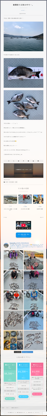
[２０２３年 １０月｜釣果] (25, 199)
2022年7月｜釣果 (40, 209)
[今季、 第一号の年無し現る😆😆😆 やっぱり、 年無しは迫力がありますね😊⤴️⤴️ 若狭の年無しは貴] (13, 300)
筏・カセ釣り (12, 182)
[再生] (17, 228)
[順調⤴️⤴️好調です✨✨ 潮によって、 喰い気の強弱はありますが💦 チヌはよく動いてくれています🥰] (33, 280)
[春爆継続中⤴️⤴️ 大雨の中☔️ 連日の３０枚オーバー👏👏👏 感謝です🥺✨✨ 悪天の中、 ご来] (13, 320)
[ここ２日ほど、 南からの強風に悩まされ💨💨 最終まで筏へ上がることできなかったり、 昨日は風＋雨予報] (33, 340)
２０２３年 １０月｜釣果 (25, 209)
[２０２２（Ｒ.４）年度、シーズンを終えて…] (10, 199)
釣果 (16, 182)
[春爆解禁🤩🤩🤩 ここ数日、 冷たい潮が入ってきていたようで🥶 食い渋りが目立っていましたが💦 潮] (33, 320)
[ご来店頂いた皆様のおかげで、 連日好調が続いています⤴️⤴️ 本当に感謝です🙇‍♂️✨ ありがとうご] (33, 260)
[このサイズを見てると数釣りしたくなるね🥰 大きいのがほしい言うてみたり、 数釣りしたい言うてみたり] (13, 340)
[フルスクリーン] (29, 228)
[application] (23, 225)
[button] (23, 235)
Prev (6, 217)
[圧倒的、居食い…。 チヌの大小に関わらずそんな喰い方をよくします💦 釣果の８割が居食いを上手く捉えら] (13, 280)
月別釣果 (25, 206)
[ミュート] (27, 228)
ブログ (23, 10)
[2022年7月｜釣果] (40, 199)
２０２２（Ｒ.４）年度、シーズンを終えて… (10, 209)
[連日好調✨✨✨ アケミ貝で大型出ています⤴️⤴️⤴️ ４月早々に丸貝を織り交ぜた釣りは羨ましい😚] (33, 300)
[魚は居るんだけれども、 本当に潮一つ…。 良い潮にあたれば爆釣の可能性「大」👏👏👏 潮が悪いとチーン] (13, 260)
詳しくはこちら (10, 398)
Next (41, 217)
